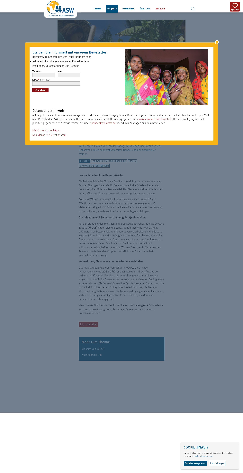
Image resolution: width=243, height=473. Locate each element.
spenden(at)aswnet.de (103, 123)
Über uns (145, 9)
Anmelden (40, 90)
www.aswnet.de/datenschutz (155, 119)
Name (60, 71)
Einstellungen (217, 463)
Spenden (160, 9)
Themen (97, 9)
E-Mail (41, 80)
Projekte (112, 9)
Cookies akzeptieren (195, 463)
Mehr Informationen (203, 456)
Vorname (36, 71)
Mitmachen (128, 9)
